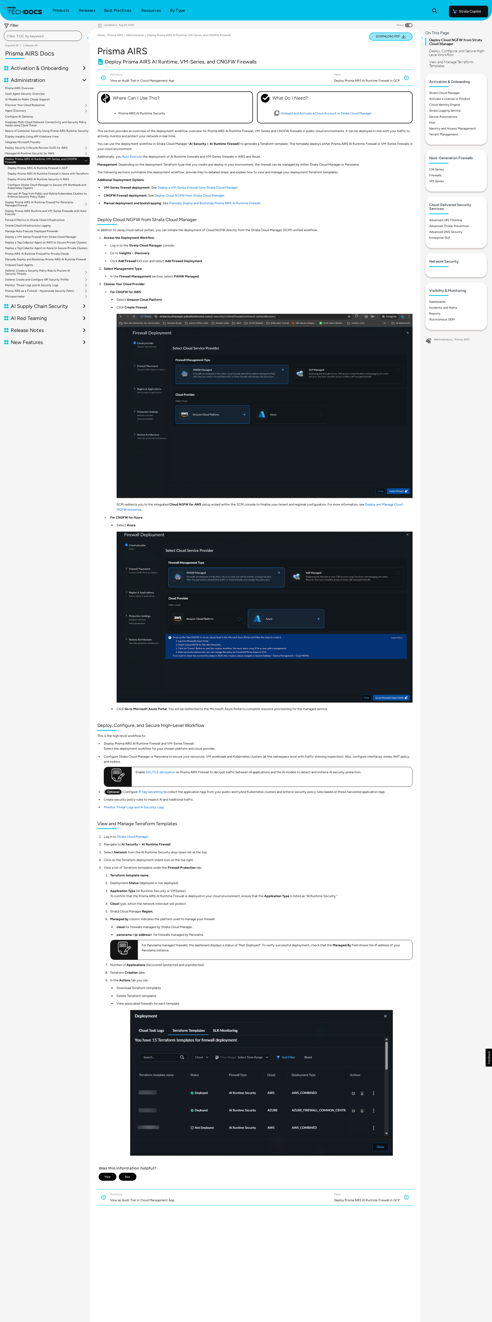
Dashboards (437, 302)
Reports (434, 313)
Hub (432, 122)
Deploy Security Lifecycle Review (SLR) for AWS (36, 147)
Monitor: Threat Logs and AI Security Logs (31, 285)
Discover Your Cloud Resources (25, 105)
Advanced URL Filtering (445, 220)
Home (101, 35)
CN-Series (436, 169)
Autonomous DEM (442, 319)
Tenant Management (443, 134)
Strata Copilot (470, 11)
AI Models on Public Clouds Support (27, 99)
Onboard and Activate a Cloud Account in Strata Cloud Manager (326, 113)
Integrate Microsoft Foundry (22, 142)
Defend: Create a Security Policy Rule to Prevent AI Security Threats (37, 272)
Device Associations (443, 117)
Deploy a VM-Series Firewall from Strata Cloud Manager (40, 237)
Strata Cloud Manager (132, 837)
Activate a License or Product (449, 99)
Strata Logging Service (445, 110)
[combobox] (43, 36)
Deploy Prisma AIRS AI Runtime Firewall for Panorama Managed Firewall (39, 204)
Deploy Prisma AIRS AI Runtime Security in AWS (38, 179)
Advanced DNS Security (445, 232)
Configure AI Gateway (19, 116)
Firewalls (435, 175)
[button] (489, 1058)
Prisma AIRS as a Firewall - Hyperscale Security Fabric (39, 291)
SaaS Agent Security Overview (25, 93)
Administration (135, 35)
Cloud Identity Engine (444, 104)
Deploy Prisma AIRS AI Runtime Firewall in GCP (37, 168)
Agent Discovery (15, 110)
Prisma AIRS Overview (19, 88)
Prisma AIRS (115, 35)
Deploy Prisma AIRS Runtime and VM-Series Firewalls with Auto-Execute (46, 212)
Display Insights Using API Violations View (32, 136)
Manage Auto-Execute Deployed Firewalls (31, 231)
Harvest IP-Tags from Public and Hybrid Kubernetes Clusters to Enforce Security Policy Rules (47, 195)
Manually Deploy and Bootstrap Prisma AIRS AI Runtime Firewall (45, 259)
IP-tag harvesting (150, 792)
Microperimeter (15, 296)
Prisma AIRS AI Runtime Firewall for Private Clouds (37, 253)
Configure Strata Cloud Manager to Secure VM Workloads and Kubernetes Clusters (47, 186)
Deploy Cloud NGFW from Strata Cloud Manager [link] (189, 195)
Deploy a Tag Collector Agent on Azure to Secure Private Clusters (46, 248)
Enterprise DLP (439, 238)
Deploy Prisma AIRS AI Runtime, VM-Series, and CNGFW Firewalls (41, 161)
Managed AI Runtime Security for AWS (29, 153)
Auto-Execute (132, 156)
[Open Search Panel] (434, 11)
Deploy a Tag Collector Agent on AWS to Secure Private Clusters (46, 242)
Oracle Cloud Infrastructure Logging (27, 225)
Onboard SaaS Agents (19, 265)
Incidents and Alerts (443, 307)
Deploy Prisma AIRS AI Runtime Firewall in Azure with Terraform (48, 173)
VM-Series (436, 181)
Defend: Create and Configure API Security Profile (36, 279)
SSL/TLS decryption (160, 772)
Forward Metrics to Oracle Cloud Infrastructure (35, 220)
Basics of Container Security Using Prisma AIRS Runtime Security (46, 131)
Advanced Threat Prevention (449, 226)
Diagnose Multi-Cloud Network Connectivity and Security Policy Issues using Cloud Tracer (45, 124)
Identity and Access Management (452, 128)
